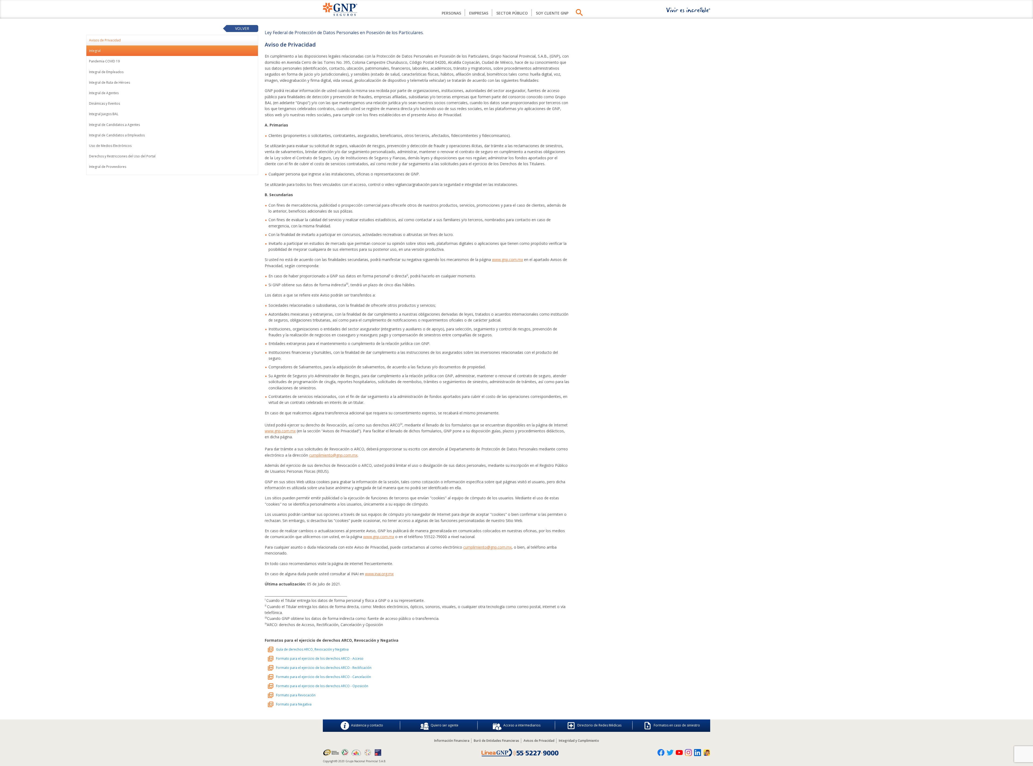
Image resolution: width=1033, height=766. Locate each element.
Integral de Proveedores (107, 166)
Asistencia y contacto (367, 725)
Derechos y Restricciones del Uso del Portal (122, 156)
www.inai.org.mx (379, 573)
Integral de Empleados (106, 72)
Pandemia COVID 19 (104, 61)
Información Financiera (451, 740)
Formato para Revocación (296, 695)
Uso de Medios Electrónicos (110, 145)
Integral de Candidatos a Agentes (114, 124)
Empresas (478, 13)
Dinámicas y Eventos (104, 103)
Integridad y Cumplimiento (579, 740)
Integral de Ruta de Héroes (109, 82)
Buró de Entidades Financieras (496, 740)
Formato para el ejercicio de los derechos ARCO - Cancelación (323, 677)
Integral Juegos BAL (103, 114)
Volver (242, 28)
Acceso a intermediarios (521, 725)
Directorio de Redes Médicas (599, 725)
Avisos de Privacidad (538, 740)
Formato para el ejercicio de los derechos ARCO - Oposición (322, 686)
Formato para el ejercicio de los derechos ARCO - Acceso (319, 658)
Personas (451, 13)
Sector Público (512, 13)
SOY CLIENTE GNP (552, 13)
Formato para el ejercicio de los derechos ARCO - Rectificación (324, 667)
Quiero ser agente (444, 725)
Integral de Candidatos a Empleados (117, 135)
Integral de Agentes (104, 93)
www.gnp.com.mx (507, 259)
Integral (95, 50)
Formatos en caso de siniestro (677, 725)
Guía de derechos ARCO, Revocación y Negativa (312, 649)
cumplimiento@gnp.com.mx (333, 455)
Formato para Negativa (294, 704)
